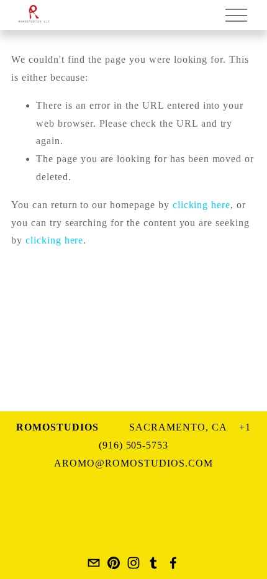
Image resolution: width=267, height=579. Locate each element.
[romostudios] (113, 563)
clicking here (201, 204)
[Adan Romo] (133, 563)
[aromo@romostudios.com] (94, 563)
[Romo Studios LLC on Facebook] (173, 563)
